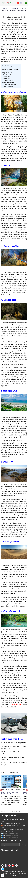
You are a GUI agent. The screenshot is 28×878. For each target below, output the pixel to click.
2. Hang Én (5, 71)
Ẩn (19, 66)
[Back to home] (7, 3)
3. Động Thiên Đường (7, 73)
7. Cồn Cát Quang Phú (7, 80)
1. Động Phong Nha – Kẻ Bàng (10, 69)
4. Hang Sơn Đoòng (7, 75)
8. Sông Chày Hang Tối (8, 82)
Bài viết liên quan (8, 86)
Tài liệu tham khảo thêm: (10, 84)
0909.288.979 (13, 829)
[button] (26, 3)
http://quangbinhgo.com (10, 835)
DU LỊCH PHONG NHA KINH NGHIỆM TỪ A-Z (13, 743)
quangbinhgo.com (20, 871)
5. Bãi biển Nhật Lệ (7, 76)
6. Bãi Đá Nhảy (6, 78)
